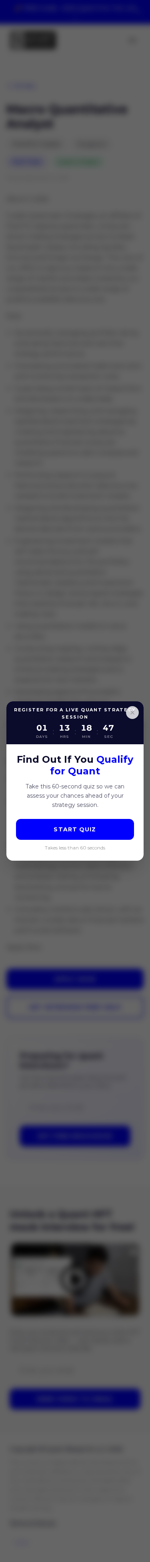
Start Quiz (75, 829)
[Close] (132, 712)
